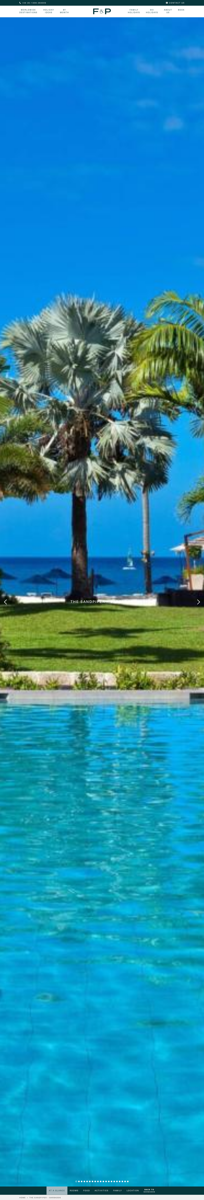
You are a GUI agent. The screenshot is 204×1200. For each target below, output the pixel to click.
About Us (168, 11)
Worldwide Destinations (28, 11)
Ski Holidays (152, 11)
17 (119, 1181)
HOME (22, 1197)
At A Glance (57, 1190)
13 (109, 1181)
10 (100, 1181)
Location (133, 1190)
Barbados (149, 1190)
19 (125, 1181)
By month (64, 11)
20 (128, 1181)
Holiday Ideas (48, 11)
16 (117, 1181)
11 (103, 1181)
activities (101, 1190)
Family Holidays (134, 11)
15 (114, 1181)
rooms (74, 1190)
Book (181, 10)
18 (122, 1181)
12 (106, 1181)
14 (111, 1181)
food (86, 1190)
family (117, 1190)
